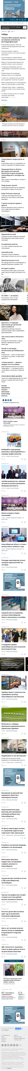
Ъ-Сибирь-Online (18, 762)
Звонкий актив (7, 252)
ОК (24, 27)
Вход (20, 19)
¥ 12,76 (14, 23)
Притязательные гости (10, 260)
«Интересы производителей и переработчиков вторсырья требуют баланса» (12, 980)
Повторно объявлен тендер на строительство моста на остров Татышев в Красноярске (13, 53)
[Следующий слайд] (26, 114)
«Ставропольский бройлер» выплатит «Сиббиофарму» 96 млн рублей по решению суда (13, 68)
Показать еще (14, 961)
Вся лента (4, 100)
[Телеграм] (2, 1045)
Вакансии (3, 1041)
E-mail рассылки (18, 1039)
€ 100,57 (10, 23)
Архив (2, 1036)
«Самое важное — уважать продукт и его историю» (11, 363)
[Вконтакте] (3, 400)
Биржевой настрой (8, 234)
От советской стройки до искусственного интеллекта (9, 664)
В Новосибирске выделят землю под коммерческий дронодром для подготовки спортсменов (13, 46)
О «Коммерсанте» (5, 1035)
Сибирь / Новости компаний (13, 456)
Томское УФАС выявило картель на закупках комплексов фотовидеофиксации (13, 40)
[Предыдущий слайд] (1, 114)
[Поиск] (23, 20)
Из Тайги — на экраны (9, 295)
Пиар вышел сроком (9, 185)
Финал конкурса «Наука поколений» (10, 422)
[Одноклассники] (11, 1045)
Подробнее (9, 1068)
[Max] (11, 400)
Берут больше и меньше (10, 193)
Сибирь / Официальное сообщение (14, 517)
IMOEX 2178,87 (20, 23)
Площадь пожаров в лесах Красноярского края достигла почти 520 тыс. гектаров (13, 124)
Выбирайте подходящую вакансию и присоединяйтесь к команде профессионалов (8, 998)
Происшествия (10, 835)
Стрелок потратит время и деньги (11, 204)
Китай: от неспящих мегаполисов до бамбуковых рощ (12, 350)
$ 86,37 (5, 23)
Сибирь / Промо (10, 762)
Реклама (4, 385)
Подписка (4, 389)
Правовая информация (19, 1038)
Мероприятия (5, 387)
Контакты (4, 395)
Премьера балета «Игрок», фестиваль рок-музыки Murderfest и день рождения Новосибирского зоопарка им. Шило (13, 173)
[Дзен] (8, 400)
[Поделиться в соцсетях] (25, 459)
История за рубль (8, 268)
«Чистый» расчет (6, 133)
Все (10, 989)
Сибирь (3, 456)
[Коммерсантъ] (2, 19)
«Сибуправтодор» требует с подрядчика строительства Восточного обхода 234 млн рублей (13, 89)
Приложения (5, 391)
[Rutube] (14, 1045)
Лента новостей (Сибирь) (12, 567)
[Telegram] (6, 400)
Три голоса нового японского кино (12, 337)
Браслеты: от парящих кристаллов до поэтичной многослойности (11, 325)
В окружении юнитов (9, 244)
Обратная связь (17, 1036)
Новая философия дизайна (11, 376)
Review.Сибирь (5, 393)
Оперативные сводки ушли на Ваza (12, 160)
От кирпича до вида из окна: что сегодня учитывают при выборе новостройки (12, 95)
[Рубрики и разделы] (25, 20)
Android (15, 1035)
